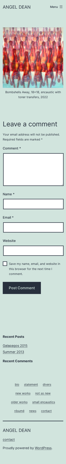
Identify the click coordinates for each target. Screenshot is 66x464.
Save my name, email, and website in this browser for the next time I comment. (34, 268)
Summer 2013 (13, 352)
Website (9, 241)
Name (8, 194)
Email (8, 217)
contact (9, 439)
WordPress (43, 448)
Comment (12, 148)
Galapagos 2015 (15, 346)
